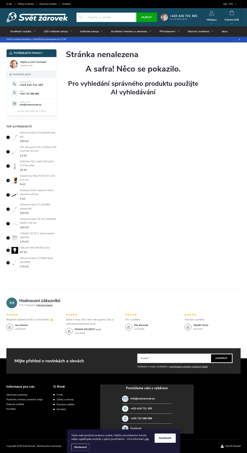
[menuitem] (23, 31)
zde (147, 439)
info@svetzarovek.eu (142, 398)
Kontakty (66, 4)
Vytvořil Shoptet (233, 446)
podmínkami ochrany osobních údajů (188, 366)
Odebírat (221, 358)
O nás (9, 4)
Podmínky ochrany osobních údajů (24, 399)
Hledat (146, 17)
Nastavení (80, 447)
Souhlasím (165, 438)
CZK (231, 4)
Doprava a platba (47, 4)
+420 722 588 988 (141, 418)
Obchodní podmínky (17, 394)
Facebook (135, 428)
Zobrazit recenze (44, 305)
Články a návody (26, 4)
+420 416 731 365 (141, 408)
